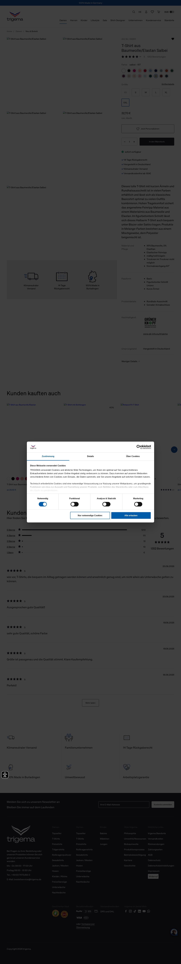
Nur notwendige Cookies (90, 515)
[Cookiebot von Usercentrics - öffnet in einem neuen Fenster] (138, 447)
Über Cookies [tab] (133, 456)
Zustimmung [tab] (48, 456)
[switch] (75, 504)
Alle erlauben (130, 515)
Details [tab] (90, 456)
